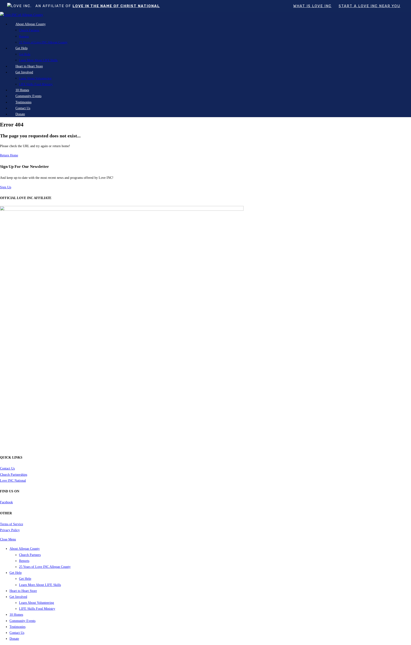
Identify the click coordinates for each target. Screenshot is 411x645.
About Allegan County (25, 548)
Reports (24, 561)
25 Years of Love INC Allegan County (45, 567)
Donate (14, 638)
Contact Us (7, 468)
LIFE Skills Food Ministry (37, 608)
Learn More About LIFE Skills (40, 585)
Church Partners (30, 555)
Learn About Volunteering (36, 603)
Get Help (16, 573)
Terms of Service (11, 524)
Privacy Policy (10, 530)
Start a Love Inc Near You (369, 6)
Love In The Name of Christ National (116, 6)
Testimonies (17, 627)
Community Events (22, 621)
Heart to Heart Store (23, 591)
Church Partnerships (13, 474)
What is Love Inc (312, 6)
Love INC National (13, 480)
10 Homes (16, 614)
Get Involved (18, 597)
